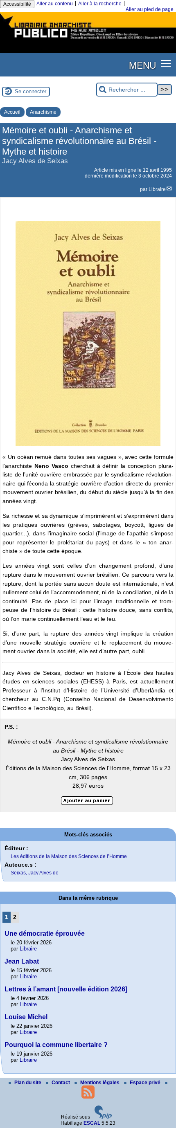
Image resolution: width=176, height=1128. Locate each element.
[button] (166, 63)
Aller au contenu (54, 4)
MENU (142, 64)
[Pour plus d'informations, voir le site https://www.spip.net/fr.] (103, 1117)
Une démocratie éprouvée (45, 933)
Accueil (12, 112)
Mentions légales (100, 1082)
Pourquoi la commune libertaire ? (56, 1044)
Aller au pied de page (150, 9)
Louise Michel (26, 1016)
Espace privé (146, 1082)
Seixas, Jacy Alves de (35, 873)
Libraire (157, 189)
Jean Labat (22, 961)
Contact (61, 1082)
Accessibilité (17, 4)
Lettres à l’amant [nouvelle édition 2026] (66, 989)
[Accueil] (88, 40)
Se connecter (30, 91)
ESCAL (91, 1123)
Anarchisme (43, 112)
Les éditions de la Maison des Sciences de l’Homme (69, 856)
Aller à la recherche (100, 4)
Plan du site (28, 1082)
